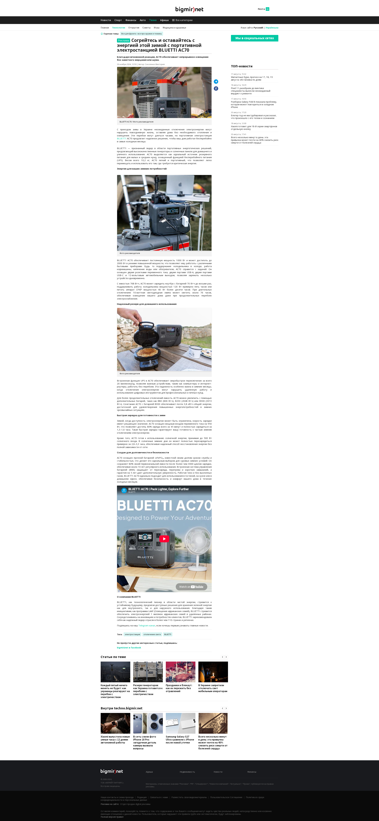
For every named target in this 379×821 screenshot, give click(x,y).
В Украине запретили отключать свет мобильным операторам (212, 688)
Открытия (133, 27)
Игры (156, 27)
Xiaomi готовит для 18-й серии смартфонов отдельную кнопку (254, 127)
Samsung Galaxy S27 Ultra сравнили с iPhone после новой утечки (180, 739)
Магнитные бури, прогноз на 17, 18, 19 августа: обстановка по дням (252, 78)
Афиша (164, 20)
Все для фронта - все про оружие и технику (141, 33)
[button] (222, 657)
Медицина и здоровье (174, 27)
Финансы (130, 20)
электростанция (132, 634)
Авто (143, 20)
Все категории (184, 20)
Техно (153, 20)
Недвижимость (187, 771)
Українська (271, 27)
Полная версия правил (112, 816)
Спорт (118, 20)
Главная (105, 27)
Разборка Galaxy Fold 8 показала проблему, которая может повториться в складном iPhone (254, 104)
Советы (146, 27)
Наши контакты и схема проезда (117, 797)
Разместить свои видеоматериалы (189, 797)
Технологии (118, 27)
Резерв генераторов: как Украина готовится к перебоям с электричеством (148, 689)
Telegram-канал (146, 625)
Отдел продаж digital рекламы (135, 804)
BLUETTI (121, 138)
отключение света (152, 634)
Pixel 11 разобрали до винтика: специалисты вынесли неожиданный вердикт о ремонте (250, 91)
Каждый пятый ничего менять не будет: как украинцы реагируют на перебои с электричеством (115, 691)
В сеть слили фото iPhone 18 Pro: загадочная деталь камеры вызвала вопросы (144, 742)
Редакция (142, 797)
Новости (106, 20)
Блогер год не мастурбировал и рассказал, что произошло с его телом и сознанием (253, 116)
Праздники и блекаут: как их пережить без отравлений (179, 688)
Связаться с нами (159, 797)
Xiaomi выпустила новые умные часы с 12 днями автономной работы (115, 739)
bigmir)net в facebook (129, 647)
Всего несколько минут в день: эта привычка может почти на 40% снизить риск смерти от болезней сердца (213, 742)
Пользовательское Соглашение (226, 797)
